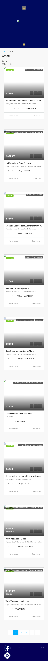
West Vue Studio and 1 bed (17, 601)
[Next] (32, 632)
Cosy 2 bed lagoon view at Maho (20, 351)
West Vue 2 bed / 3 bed (16, 539)
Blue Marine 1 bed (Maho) (17, 288)
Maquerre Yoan (13, 178)
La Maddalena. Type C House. (19, 163)
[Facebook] (7, 648)
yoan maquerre (13, 116)
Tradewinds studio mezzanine (19, 413)
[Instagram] (7, 655)
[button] (24, 8)
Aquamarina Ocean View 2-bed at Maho (23, 100)
